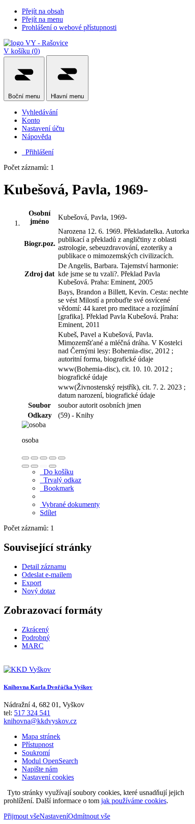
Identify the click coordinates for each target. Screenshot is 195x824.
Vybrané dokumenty (70, 504)
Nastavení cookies (48, 777)
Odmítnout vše (89, 816)
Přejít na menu (42, 19)
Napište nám (40, 769)
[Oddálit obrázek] (34, 458)
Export (31, 583)
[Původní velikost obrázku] (43, 458)
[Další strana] (52, 466)
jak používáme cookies (133, 801)
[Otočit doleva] (25, 466)
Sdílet (48, 512)
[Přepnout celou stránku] (52, 458)
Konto (31, 120)
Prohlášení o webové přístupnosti (69, 27)
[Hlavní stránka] (27, 669)
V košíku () (22, 51)
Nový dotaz (38, 591)
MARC (33, 646)
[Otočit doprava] (34, 466)
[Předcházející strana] (43, 466)
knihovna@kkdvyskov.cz (40, 721)
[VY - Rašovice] (36, 43)
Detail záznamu (44, 566)
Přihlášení (38, 152)
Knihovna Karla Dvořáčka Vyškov (48, 687)
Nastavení (53, 816)
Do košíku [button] (56, 472)
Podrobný (36, 637)
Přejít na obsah (43, 11)
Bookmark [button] (57, 488)
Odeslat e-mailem (47, 574)
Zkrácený (35, 629)
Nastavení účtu (43, 128)
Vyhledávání (40, 112)
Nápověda (36, 136)
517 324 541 (32, 713)
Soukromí (36, 753)
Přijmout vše (21, 816)
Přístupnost (38, 744)
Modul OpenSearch (50, 761)
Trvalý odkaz (60, 480)
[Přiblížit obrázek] (25, 458)
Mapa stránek (41, 736)
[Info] (61, 458)
